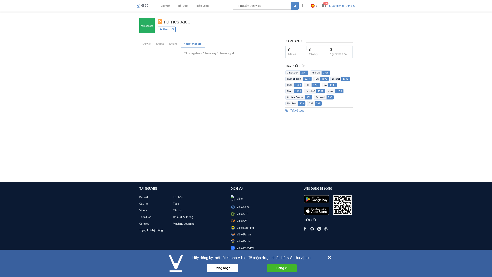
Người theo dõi (193, 43)
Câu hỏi (173, 43)
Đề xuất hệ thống (183, 217)
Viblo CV (242, 220)
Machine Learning (183, 223)
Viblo (240, 198)
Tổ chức (178, 197)
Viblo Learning (245, 227)
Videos (143, 210)
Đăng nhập (222, 268)
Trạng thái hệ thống (151, 230)
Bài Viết (165, 5)
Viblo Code (243, 207)
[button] (314, 6)
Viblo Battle (244, 241)
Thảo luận (145, 217)
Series (160, 43)
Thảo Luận (202, 5)
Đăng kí (282, 268)
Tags (176, 203)
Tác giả (177, 210)
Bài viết (146, 43)
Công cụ (144, 223)
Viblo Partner (245, 234)
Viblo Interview (245, 247)
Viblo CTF (242, 213)
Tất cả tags (297, 110)
